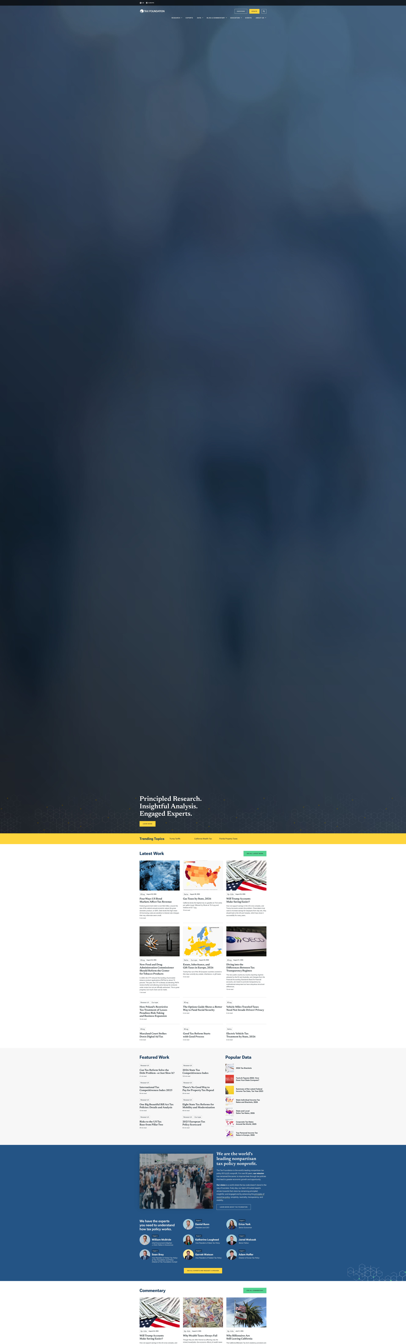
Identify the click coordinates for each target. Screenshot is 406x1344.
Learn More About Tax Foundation (234, 1207)
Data (199, 18)
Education (235, 18)
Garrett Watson (204, 1254)
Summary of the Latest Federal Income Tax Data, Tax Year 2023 (249, 1090)
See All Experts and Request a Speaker (203, 1270)
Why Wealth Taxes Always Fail (200, 1336)
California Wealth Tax (203, 839)
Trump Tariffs (174, 839)
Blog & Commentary (216, 18)
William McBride (161, 1239)
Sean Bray (158, 1254)
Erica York (244, 1224)
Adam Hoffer (246, 1254)
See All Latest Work (255, 853)
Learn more (147, 824)
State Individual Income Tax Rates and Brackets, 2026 (248, 1101)
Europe (151, 3)
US (143, 3)
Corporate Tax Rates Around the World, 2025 (246, 1123)
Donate (254, 11)
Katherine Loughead (207, 1239)
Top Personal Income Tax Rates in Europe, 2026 (247, 1134)
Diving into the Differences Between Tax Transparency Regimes (240, 967)
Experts (190, 18)
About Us (260, 18)
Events (249, 18)
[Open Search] (264, 11)
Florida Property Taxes (228, 839)
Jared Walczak (247, 1239)
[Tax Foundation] (152, 11)
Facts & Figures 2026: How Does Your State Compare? (247, 1079)
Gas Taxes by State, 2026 (197, 899)
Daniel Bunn (202, 1224)
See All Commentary (255, 1290)
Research (176, 18)
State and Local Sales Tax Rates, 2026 (245, 1112)
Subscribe (241, 11)
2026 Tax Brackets (244, 1068)
